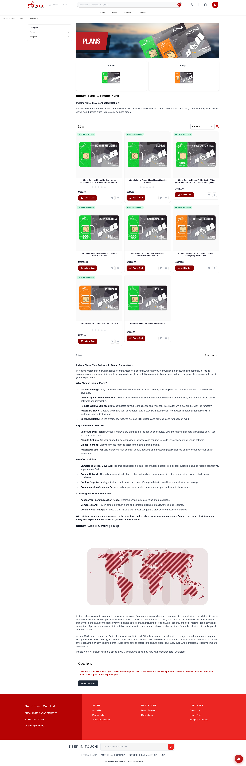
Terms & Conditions (101, 720)
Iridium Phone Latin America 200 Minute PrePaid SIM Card (99, 254)
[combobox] (129, 4)
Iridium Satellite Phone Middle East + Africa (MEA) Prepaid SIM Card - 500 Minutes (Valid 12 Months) (196, 181)
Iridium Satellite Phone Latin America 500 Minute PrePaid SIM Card (148, 254)
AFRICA (85, 755)
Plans (114, 12)
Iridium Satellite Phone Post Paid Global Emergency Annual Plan (195, 254)
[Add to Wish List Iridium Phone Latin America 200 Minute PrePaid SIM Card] (112, 268)
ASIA (94, 755)
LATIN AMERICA (149, 755)
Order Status (147, 715)
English (55, 5)
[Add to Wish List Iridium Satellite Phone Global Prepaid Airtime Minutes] (160, 198)
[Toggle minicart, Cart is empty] (215, 5)
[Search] (179, 5)
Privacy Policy (98, 715)
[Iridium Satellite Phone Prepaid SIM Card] (147, 298)
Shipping (194, 720)
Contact (142, 12)
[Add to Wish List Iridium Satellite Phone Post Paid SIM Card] (112, 341)
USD (65, 5)
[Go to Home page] (36, 4)
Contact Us (195, 710)
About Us (96, 710)
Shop (102, 12)
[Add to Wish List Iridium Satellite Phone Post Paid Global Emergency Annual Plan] (209, 268)
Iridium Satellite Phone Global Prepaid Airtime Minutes (147, 181)
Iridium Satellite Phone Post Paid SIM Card (99, 323)
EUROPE (133, 755)
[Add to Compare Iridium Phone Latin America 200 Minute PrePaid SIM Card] (117, 268)
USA (163, 755)
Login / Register (148, 710)
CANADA (120, 755)
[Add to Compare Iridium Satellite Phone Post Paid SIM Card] (117, 341)
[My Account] (191, 4)
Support (127, 12)
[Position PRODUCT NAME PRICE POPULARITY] (202, 126)
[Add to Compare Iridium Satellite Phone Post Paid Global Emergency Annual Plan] (214, 268)
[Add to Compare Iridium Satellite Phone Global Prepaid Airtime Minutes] (166, 198)
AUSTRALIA (107, 755)
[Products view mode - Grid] (79, 126)
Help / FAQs (195, 715)
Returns (204, 720)
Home (5, 18)
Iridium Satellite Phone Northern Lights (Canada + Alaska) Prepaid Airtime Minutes (99, 181)
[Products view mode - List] (83, 126)
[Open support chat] (239, 759)
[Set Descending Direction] (217, 126)
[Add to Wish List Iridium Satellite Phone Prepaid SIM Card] (160, 338)
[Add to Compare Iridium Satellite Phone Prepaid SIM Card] (166, 338)
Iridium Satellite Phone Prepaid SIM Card (147, 323)
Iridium (21, 18)
